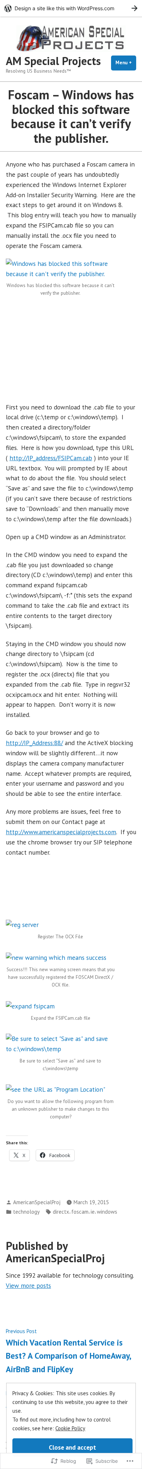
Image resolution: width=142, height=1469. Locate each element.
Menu (125, 63)
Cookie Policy (70, 1428)
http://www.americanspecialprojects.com (61, 832)
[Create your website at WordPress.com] (71, 8)
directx (61, 1211)
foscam (79, 1211)
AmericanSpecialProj (36, 1202)
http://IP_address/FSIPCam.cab (50, 458)
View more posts (28, 1285)
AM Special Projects (53, 61)
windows (107, 1211)
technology (26, 1211)
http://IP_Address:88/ (34, 743)
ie (93, 1211)
